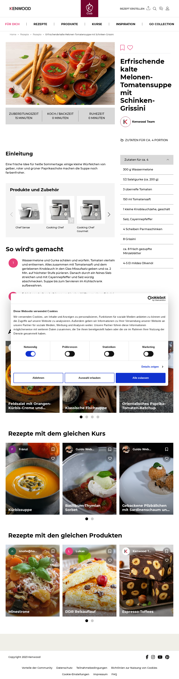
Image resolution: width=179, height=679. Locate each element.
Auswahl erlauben (89, 377)
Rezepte (40, 24)
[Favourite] (53, 449)
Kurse (97, 24)
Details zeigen (150, 366)
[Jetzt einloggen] (167, 8)
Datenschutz (64, 667)
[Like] (53, 458)
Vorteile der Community (37, 667)
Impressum (100, 674)
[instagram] (153, 657)
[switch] (70, 354)
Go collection (161, 24)
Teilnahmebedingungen (91, 667)
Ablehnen (38, 377)
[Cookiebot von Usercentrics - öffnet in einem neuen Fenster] (150, 298)
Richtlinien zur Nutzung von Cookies (134, 667)
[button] (146, 160)
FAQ (114, 674)
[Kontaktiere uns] (162, 8)
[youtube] (160, 657)
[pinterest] (167, 657)
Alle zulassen (141, 377)
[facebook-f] (147, 657)
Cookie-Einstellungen (75, 674)
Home (13, 34)
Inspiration (125, 24)
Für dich (12, 24)
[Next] (108, 214)
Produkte (69, 24)
